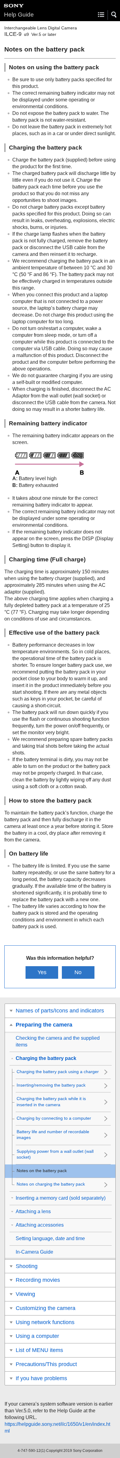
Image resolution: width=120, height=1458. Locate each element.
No (78, 972)
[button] (114, 14)
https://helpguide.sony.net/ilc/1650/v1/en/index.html (57, 1427)
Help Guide (19, 14)
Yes (42, 972)
